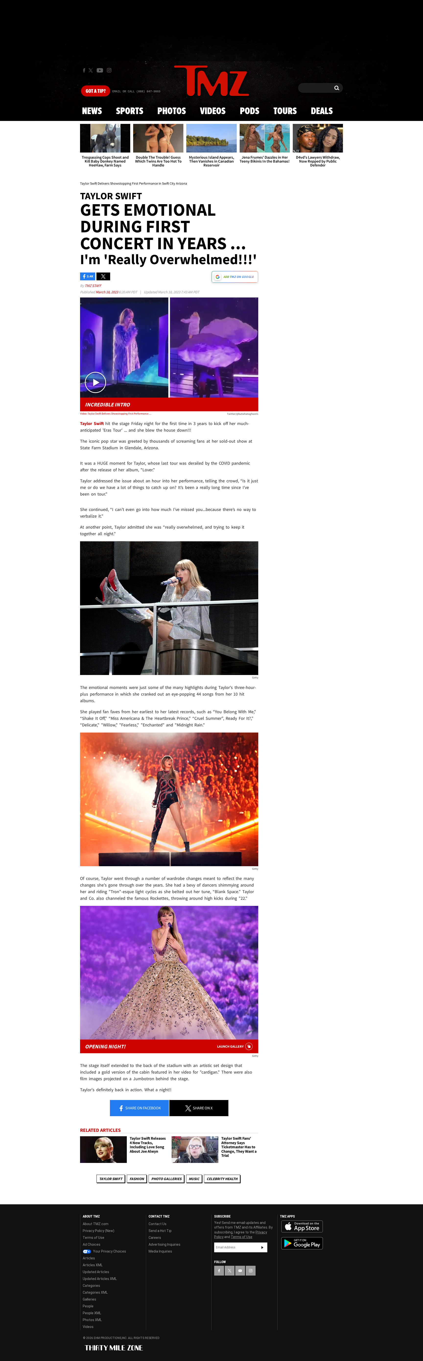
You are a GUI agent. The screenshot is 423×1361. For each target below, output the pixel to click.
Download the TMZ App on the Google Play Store (302, 1243)
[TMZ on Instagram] (109, 70)
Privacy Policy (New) (98, 1231)
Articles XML (93, 1265)
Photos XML (92, 1320)
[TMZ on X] (91, 70)
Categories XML (95, 1292)
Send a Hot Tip (160, 1231)
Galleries (89, 1299)
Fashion (136, 1178)
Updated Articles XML (100, 1279)
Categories (91, 1286)
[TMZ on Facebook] (84, 70)
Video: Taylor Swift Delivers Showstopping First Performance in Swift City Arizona (115, 413)
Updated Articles (96, 1272)
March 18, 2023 (107, 292)
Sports (129, 111)
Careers (155, 1238)
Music (194, 1178)
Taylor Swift (110, 1178)
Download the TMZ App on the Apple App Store (302, 1226)
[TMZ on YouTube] (240, 1271)
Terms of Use (93, 1238)
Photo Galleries (166, 1178)
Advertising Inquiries (164, 1244)
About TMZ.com (95, 1224)
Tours (285, 111)
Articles (89, 1258)
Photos (171, 111)
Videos (212, 111)
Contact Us (157, 1224)
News (92, 111)
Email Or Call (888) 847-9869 (136, 91)
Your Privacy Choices (109, 1251)
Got (96, 91)
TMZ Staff (93, 285)
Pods (249, 111)
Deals (322, 111)
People (88, 1306)
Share (143, 1107)
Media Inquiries (160, 1251)
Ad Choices (91, 1244)
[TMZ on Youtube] (100, 70)
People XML (92, 1313)
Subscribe (262, 1247)
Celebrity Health (222, 1178)
